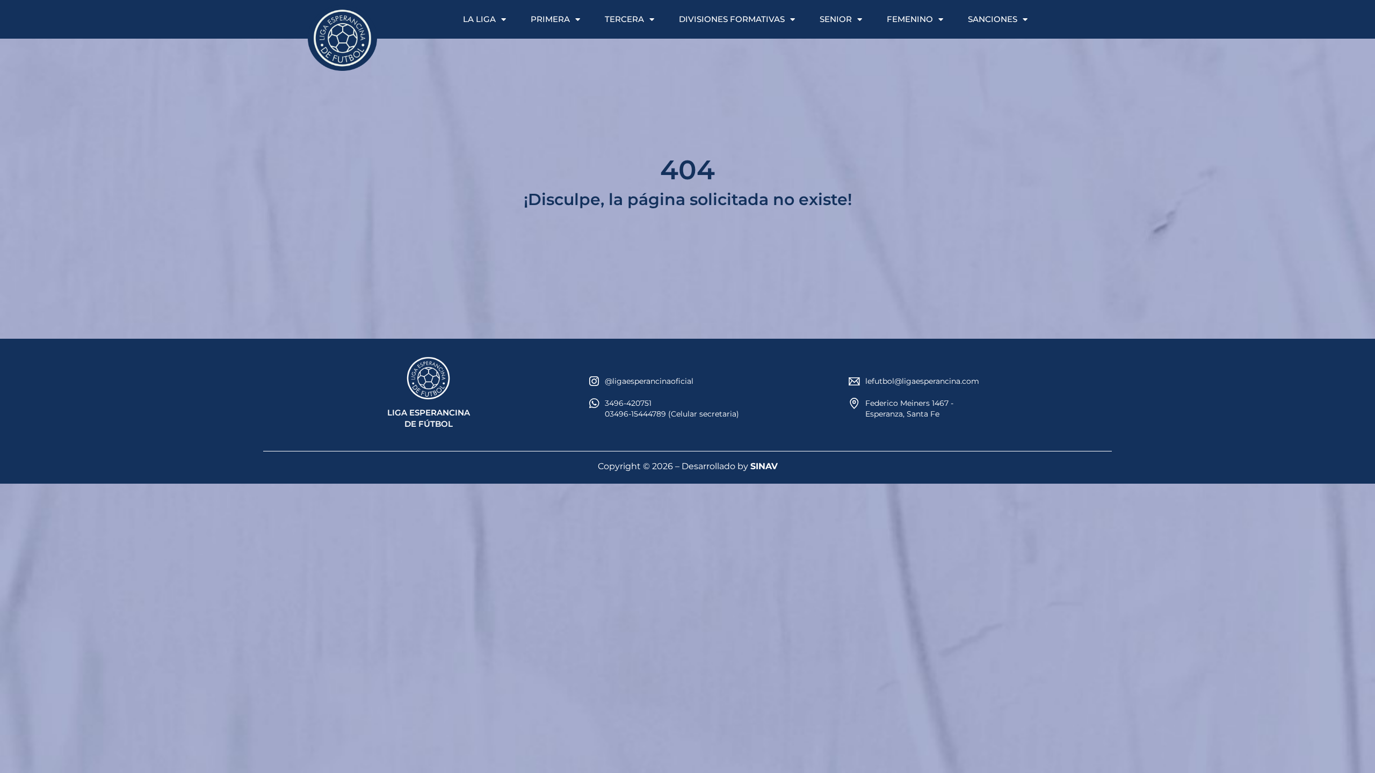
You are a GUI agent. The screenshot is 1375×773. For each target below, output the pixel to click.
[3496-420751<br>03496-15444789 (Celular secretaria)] (593, 403)
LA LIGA (479, 19)
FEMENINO (910, 19)
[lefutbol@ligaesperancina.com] (854, 381)
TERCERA (624, 19)
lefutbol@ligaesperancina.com (922, 381)
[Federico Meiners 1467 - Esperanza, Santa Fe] (854, 403)
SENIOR (836, 19)
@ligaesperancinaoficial (649, 381)
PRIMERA (550, 19)
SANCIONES (992, 19)
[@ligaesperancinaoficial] (593, 381)
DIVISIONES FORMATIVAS (732, 19)
